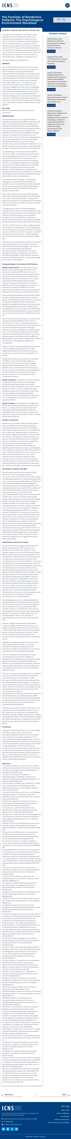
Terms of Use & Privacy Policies (58, 1122)
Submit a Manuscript (61, 1119)
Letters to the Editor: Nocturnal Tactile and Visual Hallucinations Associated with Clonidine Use (57, 98)
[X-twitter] (12, 1129)
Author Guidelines (63, 1113)
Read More (51, 51)
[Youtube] (8, 1129)
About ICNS (65, 1110)
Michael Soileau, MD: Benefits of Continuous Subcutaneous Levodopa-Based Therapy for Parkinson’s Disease (56, 43)
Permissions (65, 1116)
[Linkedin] (16, 1129)
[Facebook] (3, 1129)
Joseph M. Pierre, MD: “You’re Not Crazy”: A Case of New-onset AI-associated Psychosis (57, 60)
